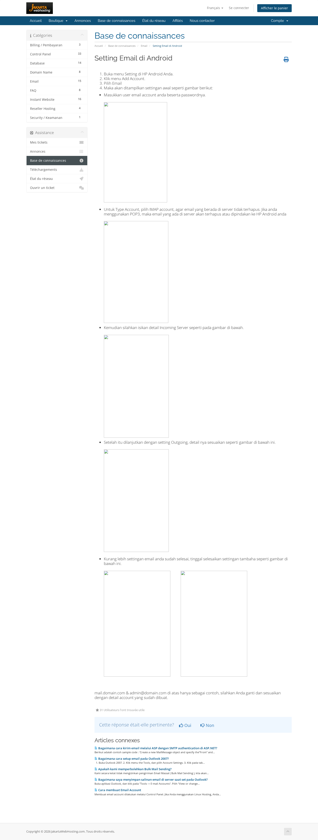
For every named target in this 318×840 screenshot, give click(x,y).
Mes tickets (38, 142)
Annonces (82, 21)
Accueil (36, 21)
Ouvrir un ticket (42, 188)
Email (144, 45)
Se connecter (239, 8)
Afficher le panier (274, 8)
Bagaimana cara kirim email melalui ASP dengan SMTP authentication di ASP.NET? (157, 748)
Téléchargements (43, 170)
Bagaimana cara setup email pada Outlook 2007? (133, 758)
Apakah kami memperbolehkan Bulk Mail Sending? (135, 769)
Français (214, 8)
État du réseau (154, 21)
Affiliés (178, 21)
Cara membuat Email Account (119, 790)
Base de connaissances (116, 21)
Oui (187, 725)
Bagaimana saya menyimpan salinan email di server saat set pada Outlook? (153, 779)
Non (209, 725)
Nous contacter (202, 21)
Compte (278, 21)
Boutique (57, 21)
